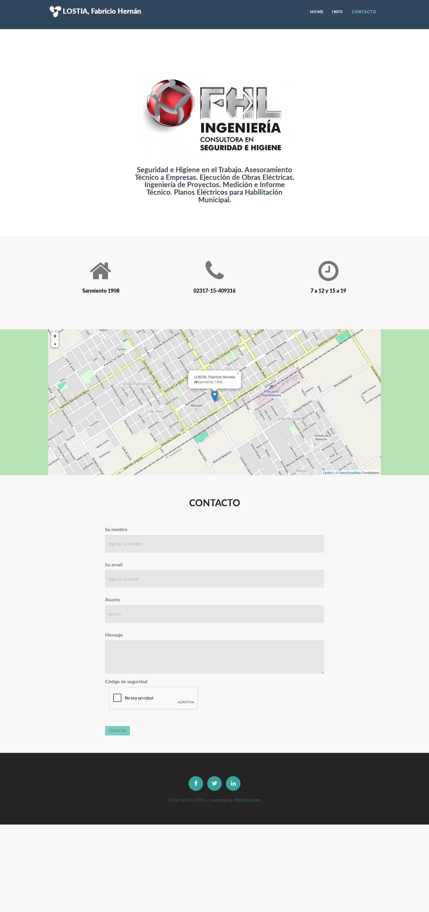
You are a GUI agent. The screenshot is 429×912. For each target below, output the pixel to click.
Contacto (364, 12)
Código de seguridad (126, 681)
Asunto (112, 600)
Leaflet (328, 472)
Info (337, 12)
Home (316, 12)
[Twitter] (214, 783)
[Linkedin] (233, 783)
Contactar (117, 731)
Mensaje (114, 635)
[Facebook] (196, 783)
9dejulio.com (247, 800)
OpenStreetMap (350, 472)
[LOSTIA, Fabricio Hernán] (214, 396)
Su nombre (116, 529)
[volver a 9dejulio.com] (52, 3)
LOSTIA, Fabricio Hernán (99, 3)
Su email (114, 565)
